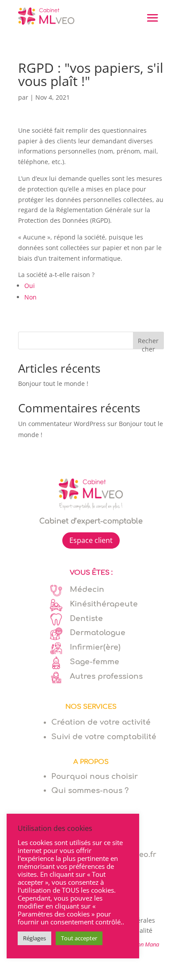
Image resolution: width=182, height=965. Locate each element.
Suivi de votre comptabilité (103, 737)
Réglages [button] (34, 938)
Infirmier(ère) (95, 647)
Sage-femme (94, 662)
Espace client (91, 540)
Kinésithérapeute (104, 604)
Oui (29, 285)
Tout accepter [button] (79, 938)
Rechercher (148, 343)
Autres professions (106, 676)
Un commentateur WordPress (62, 423)
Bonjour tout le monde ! (53, 383)
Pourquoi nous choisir (94, 776)
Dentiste (86, 618)
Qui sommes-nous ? (90, 790)
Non (30, 297)
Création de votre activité (101, 722)
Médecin (87, 589)
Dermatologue (97, 632)
